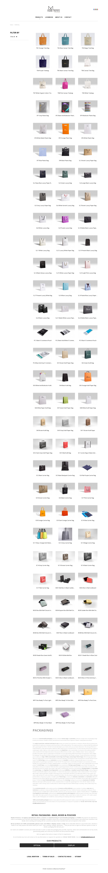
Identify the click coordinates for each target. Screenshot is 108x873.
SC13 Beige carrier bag (88, 543)
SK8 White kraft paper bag (88, 408)
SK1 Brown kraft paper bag (65, 363)
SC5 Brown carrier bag (43, 498)
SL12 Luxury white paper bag (65, 250)
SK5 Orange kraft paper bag (87, 385)
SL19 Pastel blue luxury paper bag (87, 295)
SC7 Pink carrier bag (88, 498)
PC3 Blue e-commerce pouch (87, 340)
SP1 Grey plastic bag (43, 115)
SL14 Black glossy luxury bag (43, 273)
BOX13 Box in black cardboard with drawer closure (65, 678)
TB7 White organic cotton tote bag (42, 93)
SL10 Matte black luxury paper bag (87, 228)
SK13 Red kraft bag (65, 453)
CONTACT (68, 17)
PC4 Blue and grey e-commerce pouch (42, 363)
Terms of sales (48, 856)
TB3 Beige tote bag (88, 48)
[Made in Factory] (54, 9)
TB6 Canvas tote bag (87, 70)
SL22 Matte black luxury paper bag (87, 318)
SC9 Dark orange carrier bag (65, 520)
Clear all (12, 36)
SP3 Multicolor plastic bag (88, 115)
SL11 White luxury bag (43, 250)
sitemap (78, 856)
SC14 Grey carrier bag (42, 565)
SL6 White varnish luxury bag (65, 205)
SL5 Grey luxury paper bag (43, 205)
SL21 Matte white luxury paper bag (65, 318)
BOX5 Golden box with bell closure (87, 610)
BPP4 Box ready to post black (43, 723)
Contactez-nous (64, 856)
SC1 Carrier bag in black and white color (87, 453)
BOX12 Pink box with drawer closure (42, 678)
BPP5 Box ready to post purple (65, 723)
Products (39, 17)
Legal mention (33, 856)
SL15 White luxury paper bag (65, 273)
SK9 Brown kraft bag (42, 430)
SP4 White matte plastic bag (42, 138)
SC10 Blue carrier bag (87, 520)
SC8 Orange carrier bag (43, 520)
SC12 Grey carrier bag (65, 543)
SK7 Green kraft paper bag (65, 408)
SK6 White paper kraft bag (43, 408)
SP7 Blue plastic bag (43, 160)
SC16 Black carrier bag (88, 565)
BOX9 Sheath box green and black (42, 655)
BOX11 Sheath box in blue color (87, 655)
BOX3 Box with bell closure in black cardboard (42, 610)
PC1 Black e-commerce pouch (43, 340)
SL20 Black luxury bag (42, 318)
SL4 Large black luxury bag (88, 183)
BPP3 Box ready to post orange (87, 700)
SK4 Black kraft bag (65, 385)
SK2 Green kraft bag (88, 363)
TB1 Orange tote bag (42, 48)
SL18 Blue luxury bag (65, 295)
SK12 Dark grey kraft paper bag (42, 453)
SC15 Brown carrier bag (65, 565)
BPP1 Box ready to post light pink (42, 700)
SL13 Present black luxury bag (88, 250)
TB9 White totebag (88, 93)
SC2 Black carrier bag (42, 475)
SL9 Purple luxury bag (65, 228)
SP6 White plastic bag (87, 138)
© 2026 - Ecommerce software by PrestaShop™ (54, 869)
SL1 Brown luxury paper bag (87, 160)
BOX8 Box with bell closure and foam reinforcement (87, 633)
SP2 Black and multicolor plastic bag (65, 115)
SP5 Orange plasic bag (65, 138)
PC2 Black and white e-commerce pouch (65, 340)
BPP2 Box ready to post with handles (65, 700)
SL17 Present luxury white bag (42, 295)
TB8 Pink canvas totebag (65, 93)
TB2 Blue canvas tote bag (65, 48)
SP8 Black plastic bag (65, 160)
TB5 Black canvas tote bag (65, 70)
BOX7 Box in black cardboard (65, 633)
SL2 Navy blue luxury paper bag (42, 183)
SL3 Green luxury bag (65, 183)
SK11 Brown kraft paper (88, 430)
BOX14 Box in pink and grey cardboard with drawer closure (87, 678)
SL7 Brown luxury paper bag (87, 205)
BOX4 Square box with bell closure (65, 610)
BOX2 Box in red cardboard (88, 588)
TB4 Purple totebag (43, 70)
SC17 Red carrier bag (42, 588)
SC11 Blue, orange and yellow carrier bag (42, 543)
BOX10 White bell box (65, 655)
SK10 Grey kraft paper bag (65, 430)
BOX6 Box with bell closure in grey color (42, 633)
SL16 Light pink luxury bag (88, 273)
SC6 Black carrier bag (65, 498)
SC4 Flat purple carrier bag (88, 475)
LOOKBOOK (49, 17)
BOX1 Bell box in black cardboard (65, 588)
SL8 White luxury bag (42, 228)
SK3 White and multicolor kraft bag (42, 385)
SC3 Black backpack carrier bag (65, 475)
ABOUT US (58, 17)
